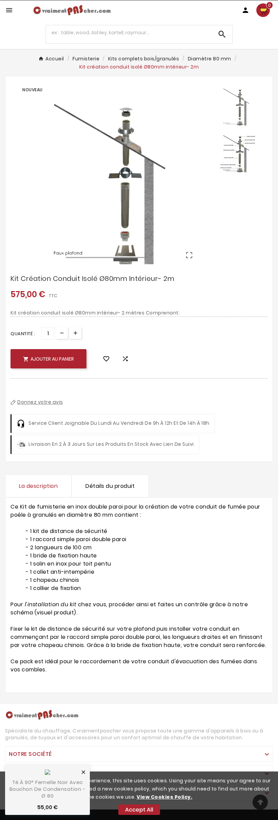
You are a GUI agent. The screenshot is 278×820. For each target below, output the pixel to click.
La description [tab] (38, 486)
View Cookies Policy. (164, 797)
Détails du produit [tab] (110, 486)
